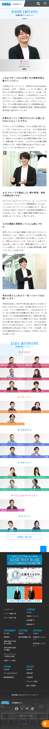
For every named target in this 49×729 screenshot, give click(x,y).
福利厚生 (7, 637)
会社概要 (30, 620)
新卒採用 (30, 673)
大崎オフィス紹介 (10, 660)
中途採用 (30, 677)
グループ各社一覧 (10, 618)
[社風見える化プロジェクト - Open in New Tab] (24, 569)
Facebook (16, 709)
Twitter (22, 709)
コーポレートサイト (24, 716)
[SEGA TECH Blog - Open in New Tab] (24, 556)
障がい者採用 (31, 686)
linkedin (32, 709)
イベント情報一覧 (10, 613)
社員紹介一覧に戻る (24, 537)
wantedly (27, 709)
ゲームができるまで (10, 673)
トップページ (8, 609)
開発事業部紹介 (9, 677)
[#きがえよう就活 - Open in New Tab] (24, 587)
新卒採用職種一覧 (24, 637)
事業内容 (30, 624)
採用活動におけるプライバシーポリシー (25, 695)
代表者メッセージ (33, 616)
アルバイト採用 (32, 681)
